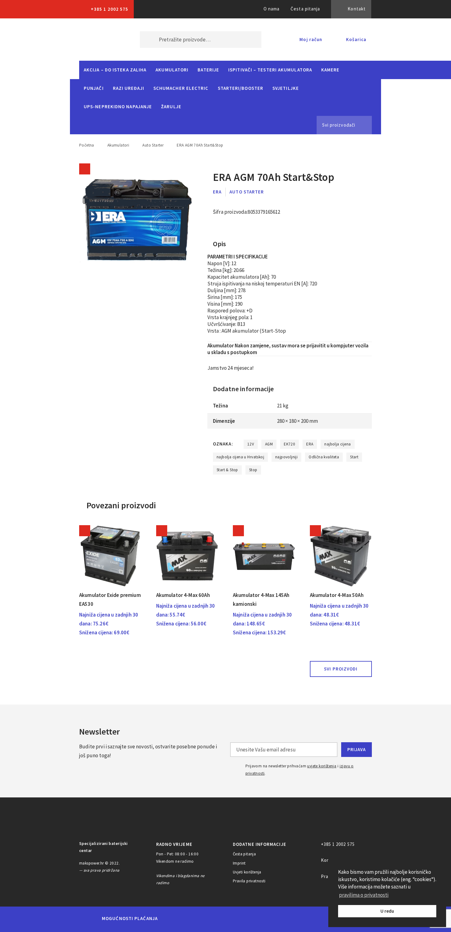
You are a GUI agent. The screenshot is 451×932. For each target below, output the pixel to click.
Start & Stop (227, 469)
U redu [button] (387, 911)
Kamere (330, 70)
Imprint (239, 863)
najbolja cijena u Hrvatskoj (240, 457)
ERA (217, 192)
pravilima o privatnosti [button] (363, 895)
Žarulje (171, 106)
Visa (216, 918)
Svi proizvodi (340, 669)
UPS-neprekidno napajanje (118, 106)
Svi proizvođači (338, 125)
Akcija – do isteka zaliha (115, 70)
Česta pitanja (305, 9)
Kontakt (357, 9)
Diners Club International (245, 918)
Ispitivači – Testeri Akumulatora (270, 70)
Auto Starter (153, 145)
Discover (273, 918)
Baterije (208, 70)
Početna (86, 145)
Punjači (94, 88)
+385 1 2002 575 (109, 9)
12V (250, 444)
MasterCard (173, 918)
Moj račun (310, 39)
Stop (253, 469)
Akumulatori (172, 70)
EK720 (289, 444)
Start (354, 457)
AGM (269, 444)
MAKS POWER (100, 39)
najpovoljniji (286, 457)
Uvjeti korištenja (247, 872)
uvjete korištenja (321, 766)
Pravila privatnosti (249, 881)
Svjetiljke (285, 88)
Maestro (194, 918)
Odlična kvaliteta (324, 457)
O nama (272, 9)
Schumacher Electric (181, 88)
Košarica (356, 39)
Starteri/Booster (240, 88)
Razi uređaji (128, 88)
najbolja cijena (337, 444)
